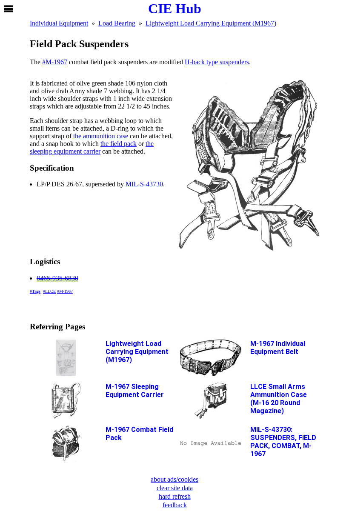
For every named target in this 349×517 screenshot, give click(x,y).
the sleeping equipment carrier (92, 147)
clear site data (175, 487)
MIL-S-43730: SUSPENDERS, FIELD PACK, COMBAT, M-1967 (283, 442)
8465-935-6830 (57, 278)
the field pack (118, 143)
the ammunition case (100, 136)
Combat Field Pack (139, 434)
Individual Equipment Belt (277, 348)
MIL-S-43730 (144, 184)
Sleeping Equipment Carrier (135, 391)
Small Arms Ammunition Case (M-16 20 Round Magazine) (278, 399)
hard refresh (175, 496)
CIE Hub (174, 8)
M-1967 (56, 62)
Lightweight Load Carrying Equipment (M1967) (137, 352)
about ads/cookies (174, 479)
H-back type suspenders (217, 62)
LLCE (50, 291)
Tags (36, 291)
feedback (175, 504)
